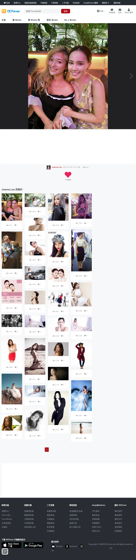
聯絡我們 (118, 515)
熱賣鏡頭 (95, 523)
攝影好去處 (75, 511)
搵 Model (17, 19)
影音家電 (50, 527)
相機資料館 (29, 511)
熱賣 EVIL (96, 531)
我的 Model (52, 19)
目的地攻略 (74, 519)
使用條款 (118, 527)
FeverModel (7, 519)
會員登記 (118, 523)
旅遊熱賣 (73, 515)
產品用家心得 (29, 527)
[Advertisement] (68, 147)
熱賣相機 (95, 519)
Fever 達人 (6, 515)
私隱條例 (118, 531)
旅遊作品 (73, 523)
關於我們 (118, 511)
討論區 (4, 527)
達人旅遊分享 (75, 527)
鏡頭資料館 (29, 515)
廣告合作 (118, 519)
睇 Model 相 (34, 19)
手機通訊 (50, 519)
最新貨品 (95, 515)
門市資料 (95, 511)
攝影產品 (50, 515)
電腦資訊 (50, 523)
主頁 (4, 19)
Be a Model (70, 19)
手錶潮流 (50, 531)
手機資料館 (29, 519)
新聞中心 (5, 511)
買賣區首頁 (51, 511)
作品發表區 (6, 523)
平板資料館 (29, 523)
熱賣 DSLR (96, 527)
